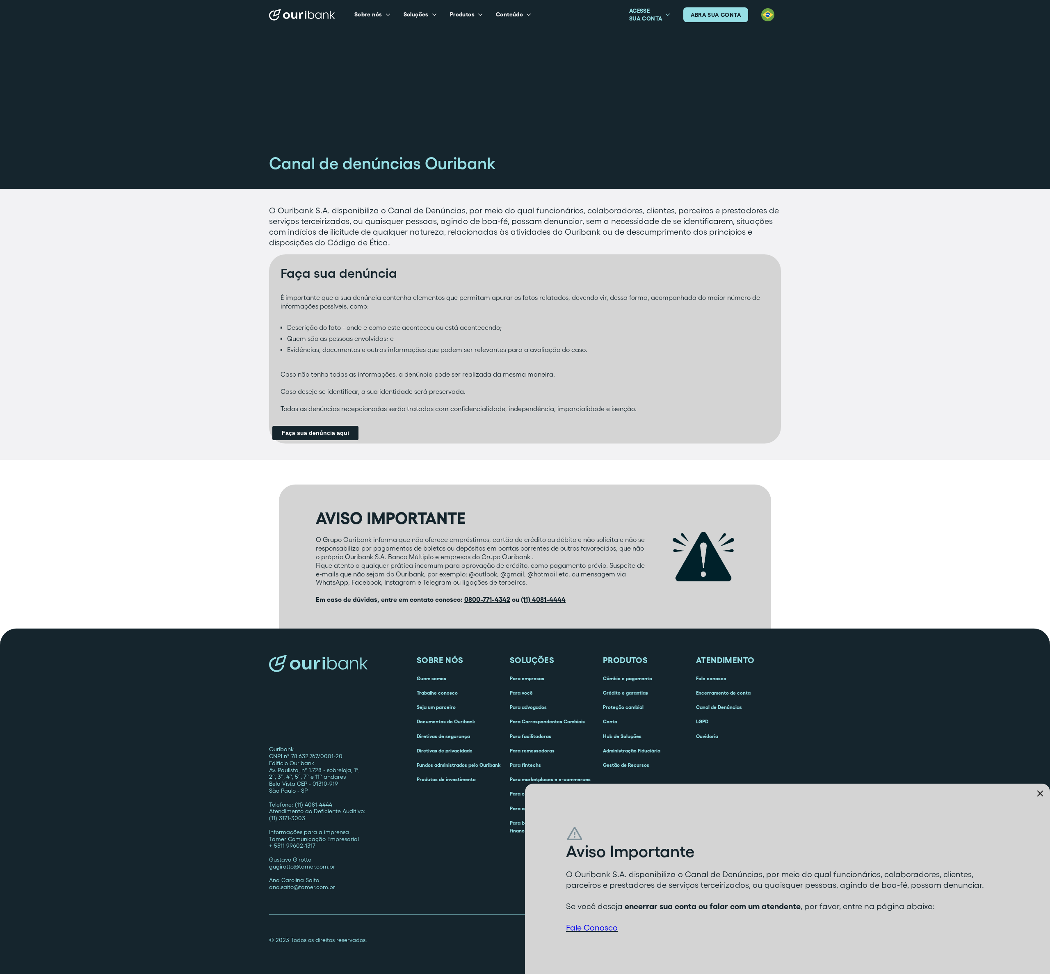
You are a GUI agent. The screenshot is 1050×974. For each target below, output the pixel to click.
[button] (372, 15)
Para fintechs (525, 765)
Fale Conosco (592, 927)
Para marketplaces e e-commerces (550, 779)
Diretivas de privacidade (444, 750)
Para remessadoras (532, 750)
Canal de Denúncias (719, 707)
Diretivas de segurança (443, 736)
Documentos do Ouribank (446, 721)
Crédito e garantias (625, 692)
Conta (610, 721)
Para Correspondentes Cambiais (547, 721)
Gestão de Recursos (626, 765)
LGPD (702, 721)
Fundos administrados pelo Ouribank (458, 765)
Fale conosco (711, 678)
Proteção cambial (623, 707)
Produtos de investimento (446, 779)
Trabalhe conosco (437, 692)
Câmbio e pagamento (627, 678)
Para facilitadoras (530, 736)
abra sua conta (716, 14)
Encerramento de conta (723, 692)
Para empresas (527, 678)
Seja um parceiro (436, 707)
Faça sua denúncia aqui (315, 433)
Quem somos (431, 678)
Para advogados (528, 707)
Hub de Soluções (622, 736)
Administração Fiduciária (631, 750)
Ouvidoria (707, 736)
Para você (521, 692)
